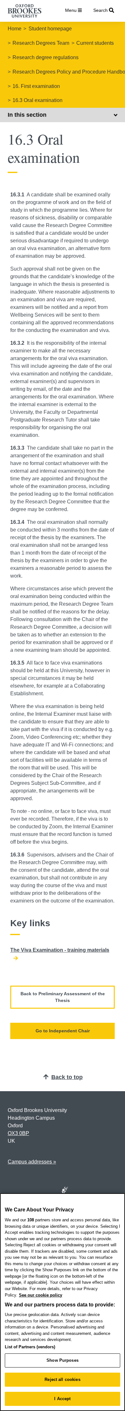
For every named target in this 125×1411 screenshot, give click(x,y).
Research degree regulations (46, 57)
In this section (27, 115)
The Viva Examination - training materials (59, 950)
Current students (95, 43)
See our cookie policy (40, 1295)
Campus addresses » (32, 1161)
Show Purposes (62, 1360)
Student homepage (50, 28)
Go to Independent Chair (63, 1030)
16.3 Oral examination (38, 100)
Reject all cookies (62, 1379)
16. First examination (36, 86)
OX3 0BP (18, 1133)
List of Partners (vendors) (30, 1346)
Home (14, 28)
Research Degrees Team (41, 43)
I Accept (62, 1398)
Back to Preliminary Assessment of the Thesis (63, 997)
